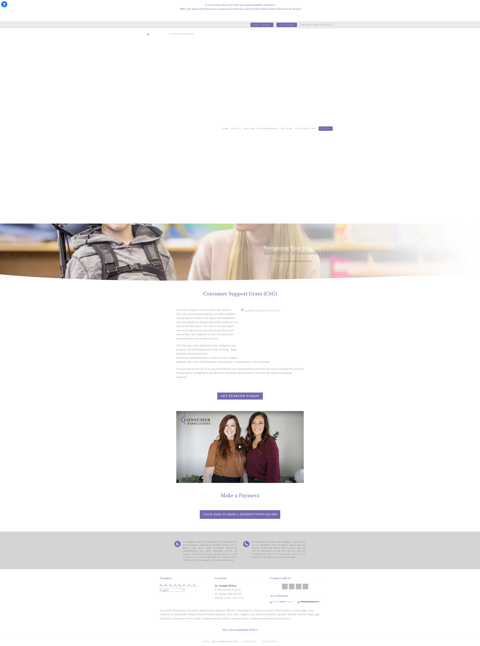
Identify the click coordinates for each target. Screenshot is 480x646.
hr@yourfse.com (193, 557)
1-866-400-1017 (322, 24)
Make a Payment (262, 25)
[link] (225, 129)
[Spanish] (195, 585)
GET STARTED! (287, 25)
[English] (162, 585)
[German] (171, 585)
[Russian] (185, 585)
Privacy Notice (270, 641)
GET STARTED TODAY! (240, 396)
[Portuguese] (180, 585)
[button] (4, 4)
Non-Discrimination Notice (240, 629)
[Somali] (190, 585)
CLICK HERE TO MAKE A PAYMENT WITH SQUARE (240, 514)
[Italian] (176, 585)
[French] (167, 585)
